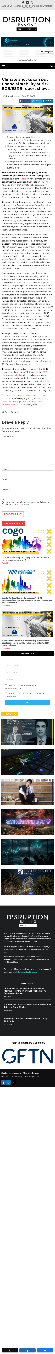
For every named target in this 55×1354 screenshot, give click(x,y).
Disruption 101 (45, 6)
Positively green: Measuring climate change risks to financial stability (25, 401)
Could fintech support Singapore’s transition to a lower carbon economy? (25, 559)
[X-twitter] (32, 2)
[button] (26, 44)
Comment (7, 436)
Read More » (6, 563)
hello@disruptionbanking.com (24, 972)
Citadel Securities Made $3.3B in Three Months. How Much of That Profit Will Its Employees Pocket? (25, 991)
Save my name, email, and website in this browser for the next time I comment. (26, 503)
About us (7, 6)
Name (5, 469)
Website (6, 490)
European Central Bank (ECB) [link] (22, 172)
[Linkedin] (27, 2)
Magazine (18, 6)
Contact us (31, 6)
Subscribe (27, 8)
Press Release (12, 412)
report (23, 179)
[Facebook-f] (23, 2)
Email (5, 479)
